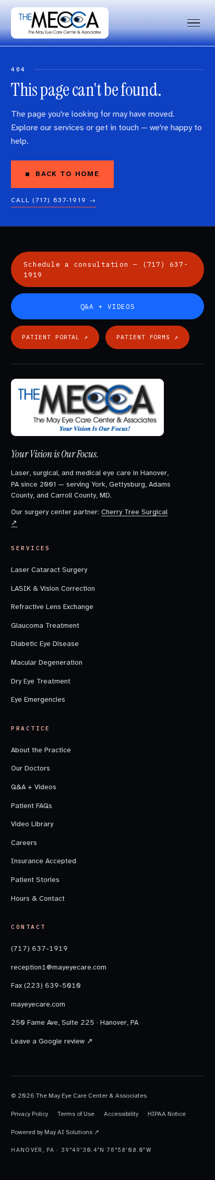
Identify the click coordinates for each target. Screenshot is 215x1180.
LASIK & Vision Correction (53, 588)
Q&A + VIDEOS (107, 306)
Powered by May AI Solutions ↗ (55, 1132)
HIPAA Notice (167, 1113)
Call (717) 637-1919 (53, 200)
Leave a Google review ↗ (52, 1041)
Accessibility (121, 1113)
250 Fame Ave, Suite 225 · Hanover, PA (74, 1022)
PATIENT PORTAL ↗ (55, 337)
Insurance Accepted (43, 860)
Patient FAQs (31, 805)
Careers (24, 842)
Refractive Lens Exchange (52, 606)
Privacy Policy (29, 1113)
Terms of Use (75, 1113)
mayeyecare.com (38, 1004)
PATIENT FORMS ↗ (147, 337)
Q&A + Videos (33, 786)
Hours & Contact (38, 898)
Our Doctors (30, 768)
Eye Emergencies (38, 699)
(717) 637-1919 (39, 948)
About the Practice (41, 750)
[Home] (60, 23)
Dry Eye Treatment (40, 681)
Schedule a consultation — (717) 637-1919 (105, 269)
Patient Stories (35, 879)
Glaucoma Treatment (45, 625)
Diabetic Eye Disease (45, 643)
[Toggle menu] (193, 23)
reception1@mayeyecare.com (58, 967)
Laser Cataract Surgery (49, 569)
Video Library (32, 823)
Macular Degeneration (46, 662)
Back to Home (67, 174)
